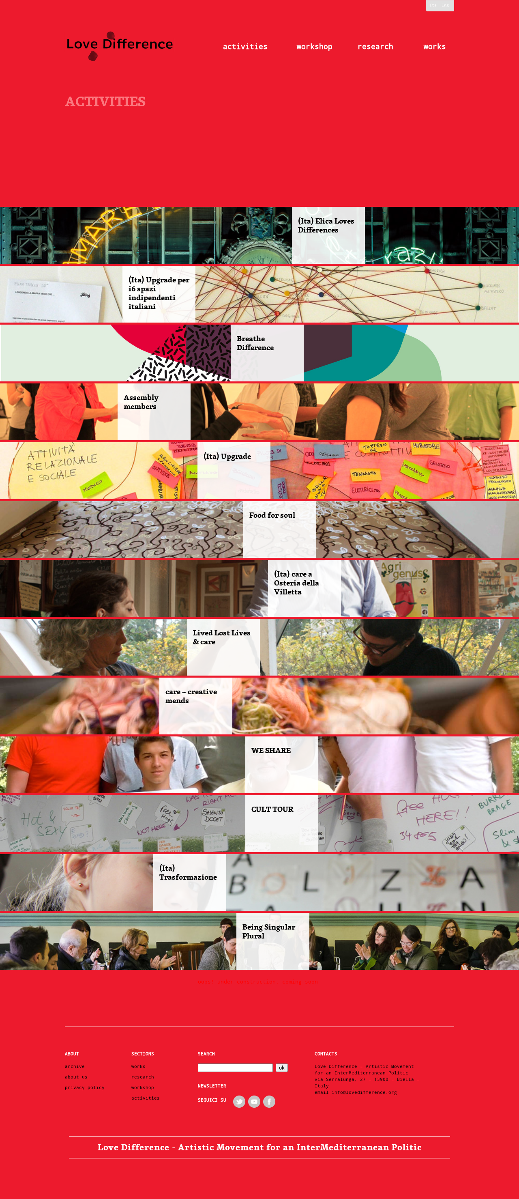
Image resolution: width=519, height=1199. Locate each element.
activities (245, 47)
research (375, 47)
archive (75, 1066)
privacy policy (85, 1087)
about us (76, 1077)
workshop (314, 47)
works (435, 47)
